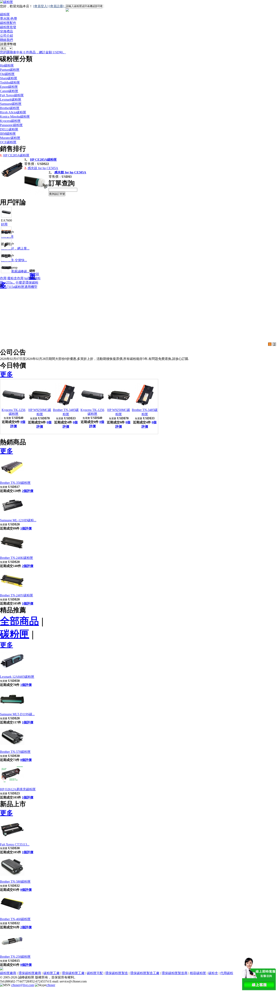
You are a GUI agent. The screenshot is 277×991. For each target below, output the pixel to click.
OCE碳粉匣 (8, 142)
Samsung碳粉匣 (10, 103)
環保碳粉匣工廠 (73, 973)
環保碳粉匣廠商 (29, 973)
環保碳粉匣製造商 (175, 973)
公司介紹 (6, 35)
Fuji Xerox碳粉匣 (12, 95)
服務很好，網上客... (15, 248)
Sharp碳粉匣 (8, 78)
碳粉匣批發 (8, 27)
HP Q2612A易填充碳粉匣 (18, 789)
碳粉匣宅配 (95, 973)
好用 (4, 224)
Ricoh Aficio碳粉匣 (13, 112)
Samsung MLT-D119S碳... (17, 714)
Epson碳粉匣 (9, 86)
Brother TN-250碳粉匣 (15, 956)
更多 (6, 374)
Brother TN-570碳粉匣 (15, 751)
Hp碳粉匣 (7, 65)
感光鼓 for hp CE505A (43, 168)
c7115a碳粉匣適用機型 (21, 286)
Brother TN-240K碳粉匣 (16, 558)
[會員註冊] (57, 6)
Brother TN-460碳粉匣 (15, 919)
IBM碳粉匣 (8, 133)
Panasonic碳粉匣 (11, 125)
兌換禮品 (6, 31)
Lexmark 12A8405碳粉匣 (17, 676)
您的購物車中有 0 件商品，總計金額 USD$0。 (33, 52)
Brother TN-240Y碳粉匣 (16, 595)
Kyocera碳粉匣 (10, 121)
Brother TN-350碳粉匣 (15, 482)
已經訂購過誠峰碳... (15, 271)
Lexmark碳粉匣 (10, 99)
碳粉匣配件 (8, 23)
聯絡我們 (6, 40)
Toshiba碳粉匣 (10, 82)
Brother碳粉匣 (9, 108)
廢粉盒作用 (15, 278)
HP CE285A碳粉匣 (16, 155)
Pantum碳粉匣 (9, 69)
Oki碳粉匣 (7, 74)
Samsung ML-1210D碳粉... (18, 520)
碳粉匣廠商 (8, 973)
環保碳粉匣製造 (116, 973)
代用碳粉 (226, 973)
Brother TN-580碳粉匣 (15, 881)
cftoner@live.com (22, 985)
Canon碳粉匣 (9, 91)
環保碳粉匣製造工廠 (144, 973)
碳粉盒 (213, 973)
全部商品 (19, 621)
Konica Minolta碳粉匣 (15, 116)
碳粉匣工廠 (51, 973)
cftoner (50, 985)
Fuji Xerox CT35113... (14, 844)
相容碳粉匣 (198, 973)
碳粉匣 (5, 14)
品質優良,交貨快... (14, 260)
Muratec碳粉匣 (10, 138)
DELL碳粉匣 (9, 129)
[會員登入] (40, 6)
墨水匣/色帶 (8, 18)
